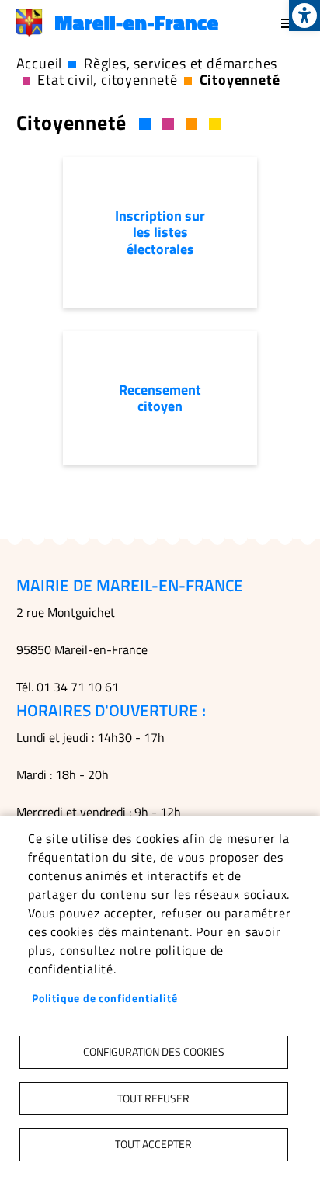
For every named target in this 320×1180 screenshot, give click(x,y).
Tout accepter (153, 1144)
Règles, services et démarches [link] (180, 63)
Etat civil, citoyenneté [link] (107, 79)
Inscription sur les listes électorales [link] (160, 232)
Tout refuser (153, 1098)
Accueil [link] (39, 63)
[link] (304, 15)
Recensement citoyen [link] (160, 397)
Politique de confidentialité (104, 998)
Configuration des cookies (153, 1052)
